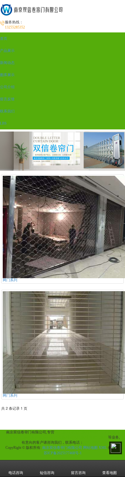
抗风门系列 (79, 437)
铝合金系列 (60, 437)
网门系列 (62, 432)
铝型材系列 (41, 437)
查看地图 (109, 473)
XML (103, 447)
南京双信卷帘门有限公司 (62, 447)
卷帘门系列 (98, 437)
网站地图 (90, 447)
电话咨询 (15, 473)
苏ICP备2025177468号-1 (63, 453)
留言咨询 (78, 473)
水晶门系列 (80, 432)
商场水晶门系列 (18, 437)
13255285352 (93, 442)
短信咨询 (47, 473)
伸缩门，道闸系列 (104, 432)
